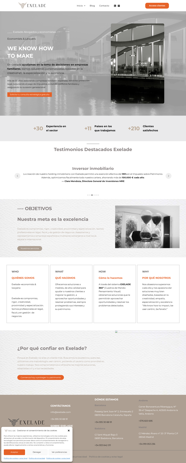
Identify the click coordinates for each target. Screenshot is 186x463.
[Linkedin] (115, 6)
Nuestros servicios (30, 248)
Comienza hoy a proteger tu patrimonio (41, 377)
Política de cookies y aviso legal (15, 458)
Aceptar (14, 452)
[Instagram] (119, 6)
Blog (92, 5)
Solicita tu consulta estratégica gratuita (29, 94)
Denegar (37, 452)
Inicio (80, 5)
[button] (68, 430)
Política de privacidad (37, 458)
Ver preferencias (59, 452)
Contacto (104, 5)
